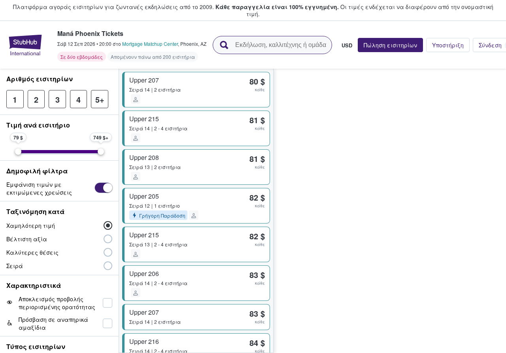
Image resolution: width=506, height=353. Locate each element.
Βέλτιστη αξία (26, 239)
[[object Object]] (103, 187)
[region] (390, 211)
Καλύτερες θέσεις (32, 252)
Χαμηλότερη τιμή (30, 225)
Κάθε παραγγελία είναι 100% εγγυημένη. (277, 7)
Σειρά (14, 266)
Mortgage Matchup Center (150, 43)
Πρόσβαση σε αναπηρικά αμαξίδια (53, 323)
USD (347, 45)
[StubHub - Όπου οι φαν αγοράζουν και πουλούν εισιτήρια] (25, 45)
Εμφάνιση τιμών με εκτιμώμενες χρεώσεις (39, 188)
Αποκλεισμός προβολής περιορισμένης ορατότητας (57, 303)
